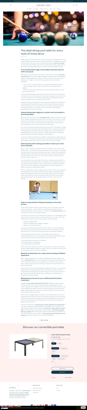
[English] (4, 406)
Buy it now (62, 372)
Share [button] (54, 377)
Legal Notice (35, 392)
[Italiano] (12, 406)
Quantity (53, 361)
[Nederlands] (2, 406)
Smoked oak (64, 348)
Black (54, 343)
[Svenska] (20, 406)
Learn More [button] (41, 407)
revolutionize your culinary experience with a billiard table (49, 304)
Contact (58, 390)
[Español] (18, 406)
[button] (10, 5)
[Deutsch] (8, 406)
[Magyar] (10, 406)
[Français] (6, 406)
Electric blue (61, 358)
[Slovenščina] (16, 406)
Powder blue (55, 356)
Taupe (54, 358)
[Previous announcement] (9, 1)
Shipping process (37, 390)
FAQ (57, 388)
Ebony (54, 351)
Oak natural (55, 348)
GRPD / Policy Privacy (37, 388)
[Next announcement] (77, 1)
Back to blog (44, 320)
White (59, 343)
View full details (68, 377)
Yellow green (65, 356)
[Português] (14, 406)
